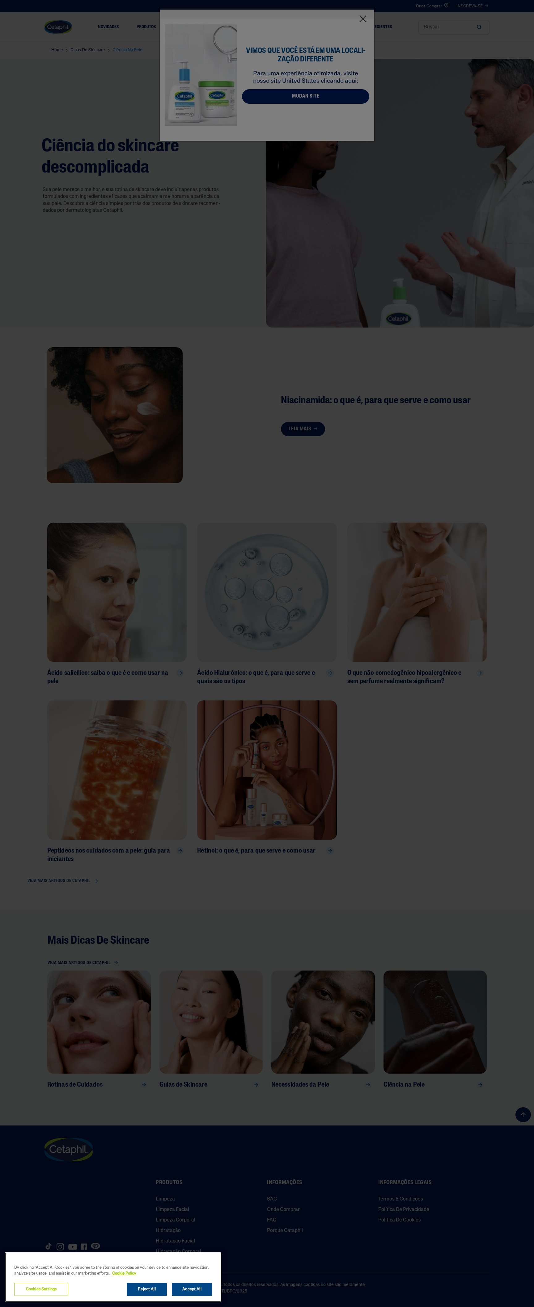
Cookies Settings (41, 1289)
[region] (113, 1277)
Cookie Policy (124, 1274)
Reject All (146, 1289)
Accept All (191, 1289)
